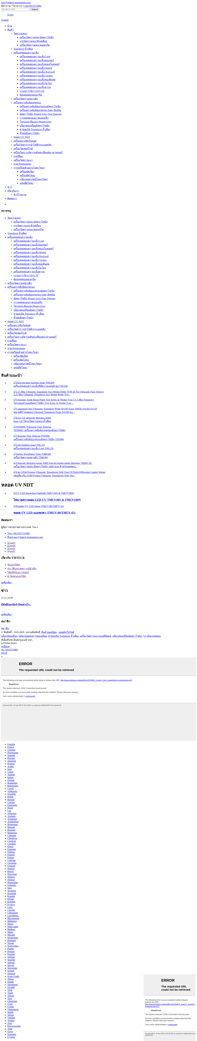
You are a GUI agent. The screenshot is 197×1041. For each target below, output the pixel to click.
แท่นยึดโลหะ (27, 183)
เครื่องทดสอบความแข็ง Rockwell (37, 72)
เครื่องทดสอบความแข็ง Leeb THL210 (33, 448)
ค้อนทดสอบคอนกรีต (31, 95)
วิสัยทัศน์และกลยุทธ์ (18, 572)
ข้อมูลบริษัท (13, 564)
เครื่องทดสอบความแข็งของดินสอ (38, 79)
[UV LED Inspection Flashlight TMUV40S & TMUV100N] (44, 493)
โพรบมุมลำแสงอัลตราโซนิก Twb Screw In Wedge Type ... (44, 403)
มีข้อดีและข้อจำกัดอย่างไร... (16, 604)
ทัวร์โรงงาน (20, 194)
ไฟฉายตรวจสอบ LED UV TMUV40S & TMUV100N (47, 499)
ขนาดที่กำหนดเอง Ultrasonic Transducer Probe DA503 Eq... (44, 412)
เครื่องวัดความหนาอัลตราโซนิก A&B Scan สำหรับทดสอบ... (45, 466)
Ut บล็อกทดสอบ (152, 636)
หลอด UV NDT (22, 137)
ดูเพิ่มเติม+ (6, 582)
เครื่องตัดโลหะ (27, 175)
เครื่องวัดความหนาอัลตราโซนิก (37, 37)
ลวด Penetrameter (22, 164)
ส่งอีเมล (5, 646)
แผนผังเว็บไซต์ (66, 632)
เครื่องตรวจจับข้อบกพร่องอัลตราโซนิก (40, 106)
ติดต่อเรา (12, 198)
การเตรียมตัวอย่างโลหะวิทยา (29, 167)
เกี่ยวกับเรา (13, 190)
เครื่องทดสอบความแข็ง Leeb (35, 56)
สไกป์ (4, 653)
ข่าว (9, 187)
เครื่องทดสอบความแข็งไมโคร (36, 83)
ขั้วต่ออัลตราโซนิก (30, 133)
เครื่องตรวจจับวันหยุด (25, 141)
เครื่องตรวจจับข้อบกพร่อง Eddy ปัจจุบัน (40, 110)
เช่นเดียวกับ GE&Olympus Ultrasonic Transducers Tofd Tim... (44, 475)
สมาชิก (5, 628)
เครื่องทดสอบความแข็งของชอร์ (37, 60)
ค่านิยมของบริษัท (16, 576)
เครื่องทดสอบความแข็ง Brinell (36, 68)
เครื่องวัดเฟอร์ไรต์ (23, 148)
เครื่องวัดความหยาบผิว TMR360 (31, 457)
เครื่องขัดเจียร (27, 171)
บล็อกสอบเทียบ (9, 636)
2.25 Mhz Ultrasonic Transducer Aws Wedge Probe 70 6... (42, 394)
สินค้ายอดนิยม (49, 632)
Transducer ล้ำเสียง (23, 49)
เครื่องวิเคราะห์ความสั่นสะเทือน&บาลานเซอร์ (38, 152)
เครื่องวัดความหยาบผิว (26, 98)
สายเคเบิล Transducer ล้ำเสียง (35, 129)
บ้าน (9, 26)
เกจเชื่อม (18, 156)
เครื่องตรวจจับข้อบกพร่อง (27, 102)
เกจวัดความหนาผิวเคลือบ (33, 41)
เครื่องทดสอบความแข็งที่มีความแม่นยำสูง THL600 (41, 386)
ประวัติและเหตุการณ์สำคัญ (21, 568)
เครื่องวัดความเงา (23, 160)
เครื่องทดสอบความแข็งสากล (35, 87)
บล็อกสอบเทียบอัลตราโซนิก (35, 125)
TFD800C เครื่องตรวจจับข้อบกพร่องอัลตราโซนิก (39, 430)
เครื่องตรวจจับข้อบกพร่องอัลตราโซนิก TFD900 (39, 439)
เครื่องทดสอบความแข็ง (26, 52)
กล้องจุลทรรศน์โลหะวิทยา (34, 179)
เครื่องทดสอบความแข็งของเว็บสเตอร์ (40, 64)
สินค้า (10, 29)
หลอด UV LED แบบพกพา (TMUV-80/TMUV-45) (44, 512)
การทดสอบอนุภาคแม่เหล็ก (34, 118)
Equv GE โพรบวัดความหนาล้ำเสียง (32, 421)
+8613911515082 (32, 6)
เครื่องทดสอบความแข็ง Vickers (36, 75)
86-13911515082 (9, 649)
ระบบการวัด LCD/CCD (32, 91)
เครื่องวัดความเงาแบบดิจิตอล (95, 636)
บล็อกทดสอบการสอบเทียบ (33, 636)
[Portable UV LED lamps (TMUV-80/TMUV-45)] (39, 506)
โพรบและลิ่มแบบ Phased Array (36, 121)
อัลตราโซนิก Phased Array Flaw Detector (41, 114)
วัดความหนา (20, 33)
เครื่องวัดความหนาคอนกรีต (35, 45)
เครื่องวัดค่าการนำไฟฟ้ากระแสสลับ (33, 144)
